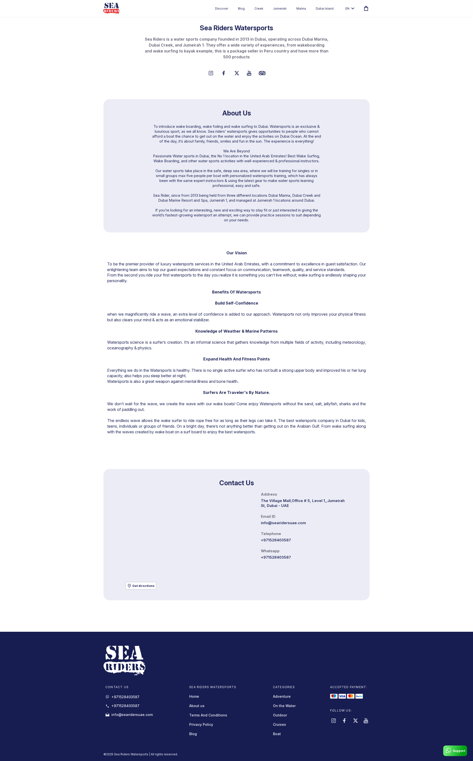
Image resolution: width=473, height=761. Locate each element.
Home (194, 696)
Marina (301, 8)
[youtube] (366, 720)
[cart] (365, 8)
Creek (258, 8)
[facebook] (344, 720)
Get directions (143, 586)
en (347, 8)
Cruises (279, 724)
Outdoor (280, 715)
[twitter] (355, 720)
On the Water (284, 706)
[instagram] (333, 720)
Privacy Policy (201, 724)
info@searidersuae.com (283, 522)
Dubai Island (325, 8)
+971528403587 (276, 540)
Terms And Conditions (208, 715)
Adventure (282, 696)
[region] (190, 541)
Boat (277, 734)
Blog (241, 8)
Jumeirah (280, 8)
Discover (221, 8)
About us (196, 706)
